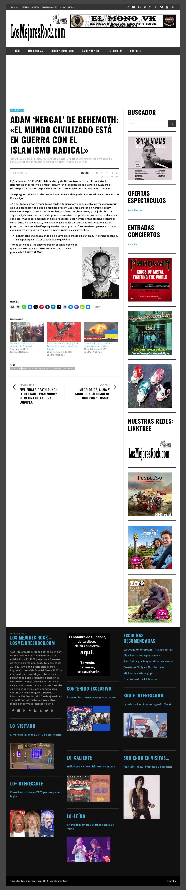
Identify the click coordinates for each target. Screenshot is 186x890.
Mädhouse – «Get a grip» (138, 673)
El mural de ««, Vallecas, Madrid (35, 734)
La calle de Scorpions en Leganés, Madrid (148, 704)
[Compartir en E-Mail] (117, 177)
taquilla (132, 244)
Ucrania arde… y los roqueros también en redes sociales (98, 344)
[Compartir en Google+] (102, 173)
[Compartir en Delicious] (102, 177)
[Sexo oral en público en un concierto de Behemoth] (27, 332)
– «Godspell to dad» (142, 655)
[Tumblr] (156, 7)
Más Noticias (17, 110)
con (80, 824)
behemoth (26, 368)
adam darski (16, 368)
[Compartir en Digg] (112, 177)
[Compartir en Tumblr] (112, 173)
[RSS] (150, 7)
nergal (49, 368)
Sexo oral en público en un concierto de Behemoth (22, 344)
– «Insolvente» (148, 661)
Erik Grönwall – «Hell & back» (141, 679)
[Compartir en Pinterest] (107, 173)
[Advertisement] (93, 81)
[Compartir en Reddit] (107, 177)
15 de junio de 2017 (20, 172)
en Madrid (91, 766)
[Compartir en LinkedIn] (117, 173)
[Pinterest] (144, 7)
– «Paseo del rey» (149, 649)
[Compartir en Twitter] (97, 173)
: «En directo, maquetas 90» (91, 697)
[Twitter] (161, 7)
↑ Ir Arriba (171, 881)
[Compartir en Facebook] (92, 173)
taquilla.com (135, 210)
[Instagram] (133, 7)
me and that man (38, 368)
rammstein (58, 368)
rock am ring (69, 368)
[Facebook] (128, 7)
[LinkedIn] (139, 7)
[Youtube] (167, 7)
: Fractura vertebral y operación (148, 766)
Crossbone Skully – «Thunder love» (144, 667)
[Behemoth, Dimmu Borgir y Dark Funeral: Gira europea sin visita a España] (64, 332)
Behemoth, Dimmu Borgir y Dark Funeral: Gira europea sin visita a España (62, 346)
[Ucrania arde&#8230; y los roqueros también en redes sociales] (101, 332)
